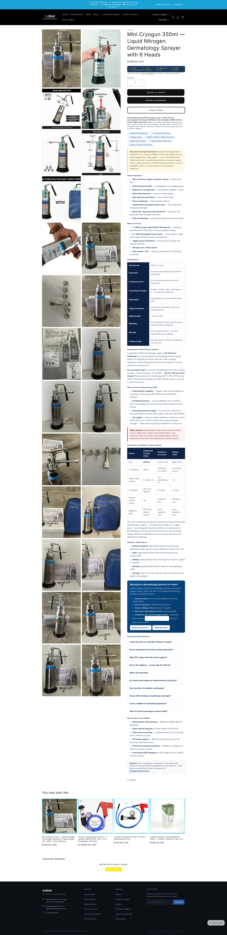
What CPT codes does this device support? (148, 657)
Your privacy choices (92, 914)
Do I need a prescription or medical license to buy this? (153, 680)
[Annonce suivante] (141, 4)
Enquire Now (156, 110)
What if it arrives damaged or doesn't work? (148, 711)
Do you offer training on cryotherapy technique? (150, 696)
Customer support (122, 899)
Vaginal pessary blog (123, 914)
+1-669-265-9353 (52, 913)
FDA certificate (90, 919)
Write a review (113, 869)
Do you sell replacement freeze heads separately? (151, 649)
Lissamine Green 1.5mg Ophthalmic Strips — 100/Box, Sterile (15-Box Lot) (166, 838)
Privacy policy (89, 894)
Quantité (130, 78)
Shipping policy (90, 904)
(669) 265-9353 (161, 628)
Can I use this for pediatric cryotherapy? (147, 688)
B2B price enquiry (122, 909)
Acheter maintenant (155, 100)
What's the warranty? (138, 673)
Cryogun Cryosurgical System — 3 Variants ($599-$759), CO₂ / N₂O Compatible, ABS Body (92, 839)
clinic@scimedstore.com (157, 618)
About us (119, 894)
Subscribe (178, 902)
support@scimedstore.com (56, 909)
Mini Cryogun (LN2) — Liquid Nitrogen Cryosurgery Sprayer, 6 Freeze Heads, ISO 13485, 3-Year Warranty (58, 839)
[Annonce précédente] (85, 4)
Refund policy (89, 899)
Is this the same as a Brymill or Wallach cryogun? (150, 642)
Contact (118, 904)
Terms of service (91, 909)
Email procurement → (140, 628)
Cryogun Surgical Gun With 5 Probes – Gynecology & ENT (130, 838)
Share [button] (133, 780)
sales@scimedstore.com (55, 906)
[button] (96, 14)
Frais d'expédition (147, 73)
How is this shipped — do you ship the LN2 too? (150, 665)
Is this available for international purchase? (148, 703)
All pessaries (120, 919)
